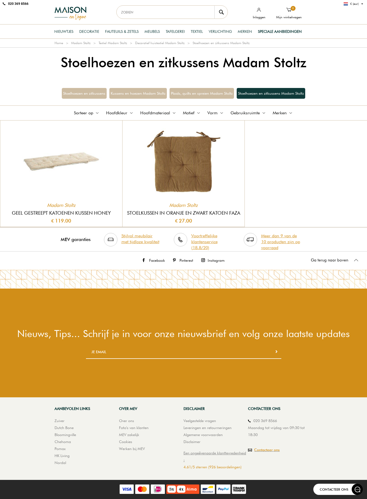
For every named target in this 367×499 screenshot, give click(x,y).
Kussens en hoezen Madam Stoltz (138, 93)
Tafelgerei (175, 31)
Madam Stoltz (81, 43)
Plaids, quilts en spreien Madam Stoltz (202, 93)
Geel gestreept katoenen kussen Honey (61, 213)
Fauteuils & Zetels (122, 31)
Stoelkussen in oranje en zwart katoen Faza (183, 213)
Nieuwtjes (63, 31)
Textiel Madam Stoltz (113, 43)
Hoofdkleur (116, 112)
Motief (189, 112)
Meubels (152, 31)
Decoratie (89, 31)
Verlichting (220, 31)
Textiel (197, 31)
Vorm (212, 112)
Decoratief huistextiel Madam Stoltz (160, 43)
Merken (245, 31)
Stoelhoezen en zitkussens (84, 93)
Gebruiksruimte (245, 112)
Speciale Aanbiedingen (280, 31)
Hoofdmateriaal (155, 112)
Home (59, 43)
